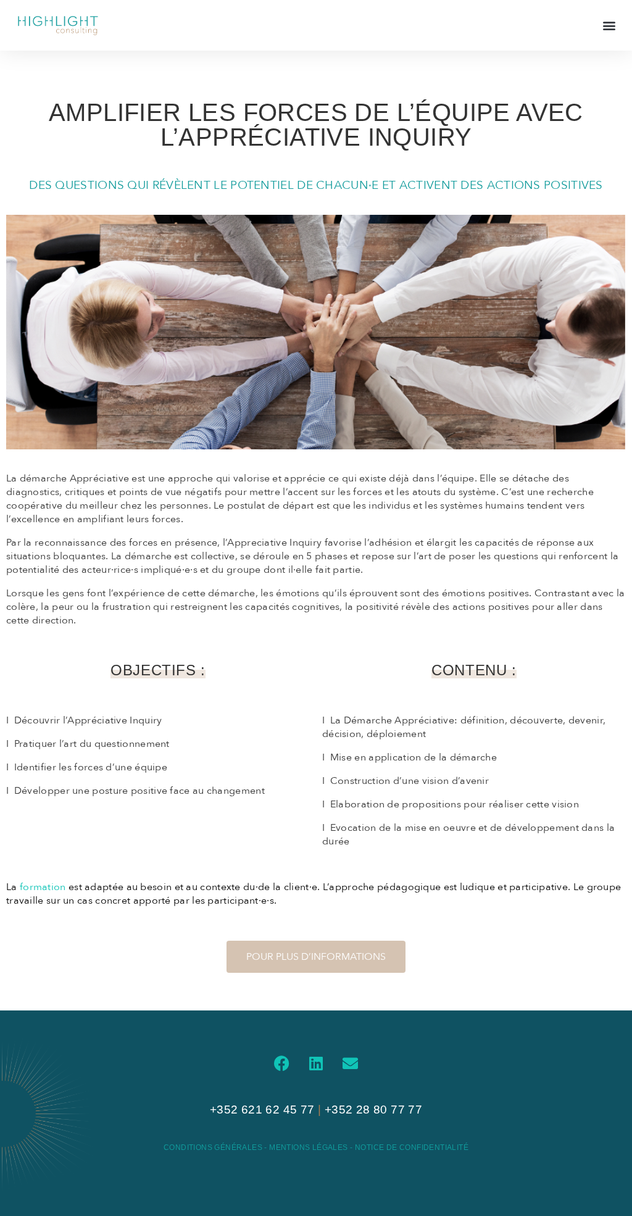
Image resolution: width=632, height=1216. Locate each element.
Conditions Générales (213, 1147)
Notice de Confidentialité (411, 1147)
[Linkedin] (316, 1063)
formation (43, 887)
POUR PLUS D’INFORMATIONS (316, 957)
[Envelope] (350, 1063)
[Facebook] (282, 1063)
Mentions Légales (309, 1147)
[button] (609, 25)
